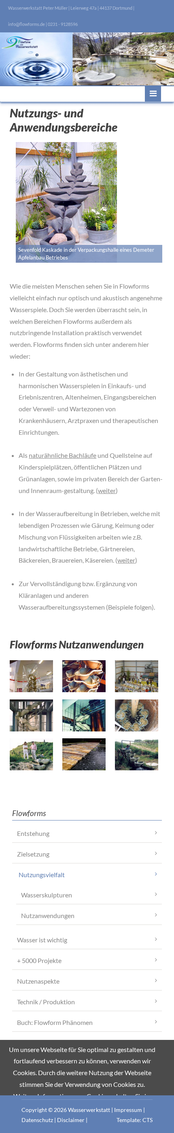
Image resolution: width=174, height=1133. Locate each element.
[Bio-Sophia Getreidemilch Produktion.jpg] (31, 676)
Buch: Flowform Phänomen (55, 1022)
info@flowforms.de (26, 24)
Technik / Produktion (46, 1001)
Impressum (128, 1109)
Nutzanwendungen (47, 915)
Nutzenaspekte (38, 981)
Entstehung (33, 833)
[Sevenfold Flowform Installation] (66, 202)
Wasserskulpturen (46, 895)
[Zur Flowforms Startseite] (87, 58)
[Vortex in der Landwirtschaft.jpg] (136, 754)
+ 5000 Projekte (39, 960)
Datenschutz (37, 1119)
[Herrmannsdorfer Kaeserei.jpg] (136, 715)
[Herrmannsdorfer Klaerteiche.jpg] (31, 754)
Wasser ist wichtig (42, 940)
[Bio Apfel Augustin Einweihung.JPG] (136, 676)
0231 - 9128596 (63, 24)
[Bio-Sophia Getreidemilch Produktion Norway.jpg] (84, 676)
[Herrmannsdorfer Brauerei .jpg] (84, 715)
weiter (107, 490)
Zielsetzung (33, 854)
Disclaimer (71, 1119)
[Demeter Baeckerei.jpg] (31, 715)
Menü (153, 93)
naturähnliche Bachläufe (62, 455)
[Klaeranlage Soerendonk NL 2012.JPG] (84, 754)
